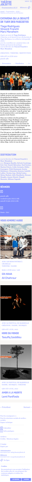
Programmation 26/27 (9, 7)
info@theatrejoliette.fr (18, 452)
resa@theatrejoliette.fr (17, 457)
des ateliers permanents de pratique (12, 99)
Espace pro (4, 446)
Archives (3, 437)
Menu (27, 1)
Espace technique (6, 422)
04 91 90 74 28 (5, 457)
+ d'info (16, 252)
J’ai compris (15, 479)
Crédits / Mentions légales (9, 439)
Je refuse (26, 479)
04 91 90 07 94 (5, 452)
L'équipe (3, 444)
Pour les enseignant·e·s (8, 416)
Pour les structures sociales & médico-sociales (13, 419)
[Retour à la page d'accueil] (16, 2)
